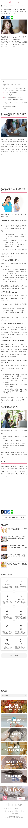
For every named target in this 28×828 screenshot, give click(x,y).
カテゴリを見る (14, 655)
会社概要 (23, 811)
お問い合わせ (15, 813)
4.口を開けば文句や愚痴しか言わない (14, 97)
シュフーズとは (5, 808)
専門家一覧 (6, 811)
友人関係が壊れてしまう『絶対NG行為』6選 (14, 88)
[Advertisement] (14, 63)
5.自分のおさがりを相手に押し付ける (14, 99)
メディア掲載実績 (15, 811)
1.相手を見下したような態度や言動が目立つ (15, 90)
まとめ (4, 108)
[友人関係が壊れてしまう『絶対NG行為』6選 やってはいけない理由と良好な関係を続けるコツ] (8, 17)
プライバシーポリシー (21, 808)
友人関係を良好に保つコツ (9, 106)
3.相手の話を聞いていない (11, 95)
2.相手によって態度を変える (12, 92)
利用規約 (12, 808)
